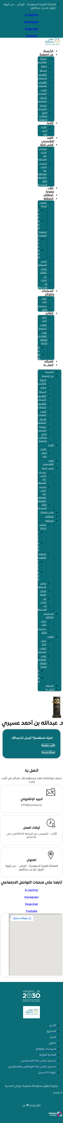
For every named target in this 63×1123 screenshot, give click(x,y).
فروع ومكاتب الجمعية (43, 116)
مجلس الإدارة (43, 204)
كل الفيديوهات (41, 286)
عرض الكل (44, 300)
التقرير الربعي (36, 356)
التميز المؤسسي (47, 139)
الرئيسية (48, 51)
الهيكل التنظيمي (42, 99)
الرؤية (44, 66)
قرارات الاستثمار (42, 263)
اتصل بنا (48, 365)
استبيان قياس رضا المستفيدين (40, 154)
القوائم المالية (43, 342)
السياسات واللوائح (48, 292)
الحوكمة (48, 198)
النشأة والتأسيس (41, 60)
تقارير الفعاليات (42, 334)
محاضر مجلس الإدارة (36, 224)
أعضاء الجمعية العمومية (34, 243)
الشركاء (48, 361)
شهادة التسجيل (42, 107)
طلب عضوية (50, 189)
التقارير (49, 313)
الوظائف (48, 195)
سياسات (42, 306)
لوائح (44, 309)
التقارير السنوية (43, 327)
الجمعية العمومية (42, 234)
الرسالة (43, 70)
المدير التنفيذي (42, 92)
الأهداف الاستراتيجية (41, 76)
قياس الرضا (46, 145)
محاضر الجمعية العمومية (35, 254)
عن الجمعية (46, 54)
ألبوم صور (44, 132)
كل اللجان (44, 278)
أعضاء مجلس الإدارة (35, 214)
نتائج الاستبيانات (41, 183)
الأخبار (50, 123)
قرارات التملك (43, 271)
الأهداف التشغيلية (42, 84)
